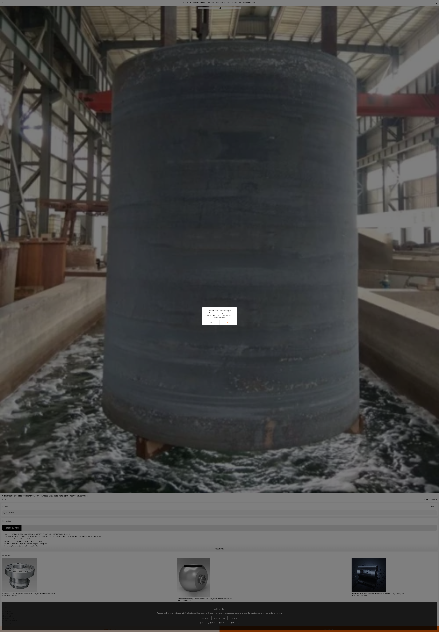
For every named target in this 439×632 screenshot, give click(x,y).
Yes (228, 322)
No (211, 322)
